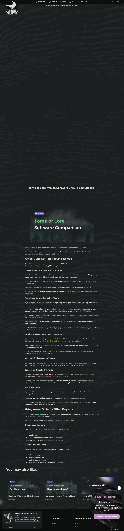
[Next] (115, 470)
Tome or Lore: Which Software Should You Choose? (66, 192)
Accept (11, 527)
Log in (77, 526)
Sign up (77, 523)
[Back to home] (12, 2)
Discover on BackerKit (107, 516)
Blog (48, 192)
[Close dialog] (119, 488)
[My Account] (118, 2)
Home (44, 192)
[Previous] (108, 470)
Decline (32, 527)
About (54, 523)
